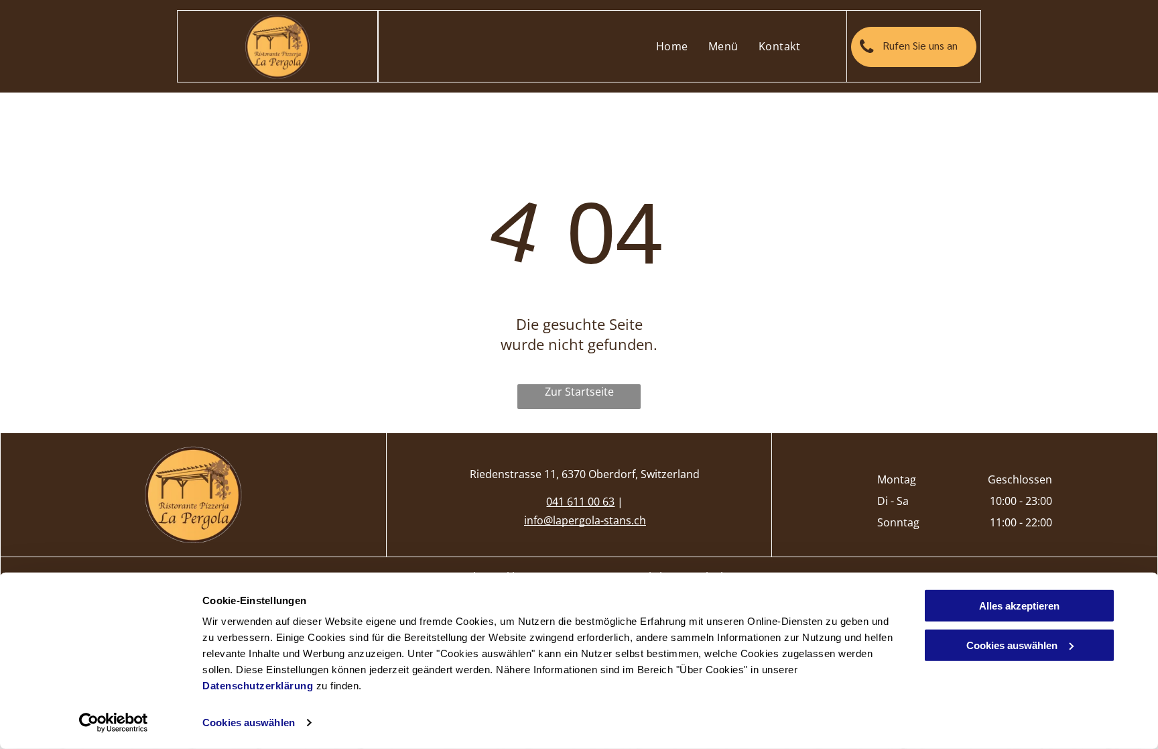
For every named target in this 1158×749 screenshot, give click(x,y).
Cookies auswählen (248, 722)
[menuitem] (672, 46)
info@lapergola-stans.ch (585, 520)
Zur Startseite (579, 391)
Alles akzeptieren (1019, 606)
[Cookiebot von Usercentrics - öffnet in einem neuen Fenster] (113, 723)
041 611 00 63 (580, 501)
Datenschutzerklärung (257, 685)
